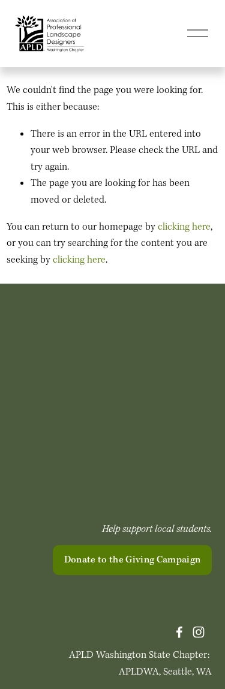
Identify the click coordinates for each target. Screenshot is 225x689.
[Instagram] (199, 632)
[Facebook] (179, 632)
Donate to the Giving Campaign (132, 560)
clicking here (184, 227)
